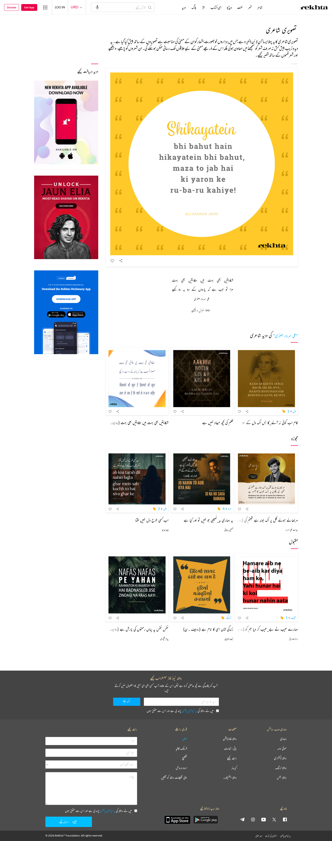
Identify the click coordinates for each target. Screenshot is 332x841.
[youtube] (263, 819)
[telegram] (242, 819)
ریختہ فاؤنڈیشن (230, 739)
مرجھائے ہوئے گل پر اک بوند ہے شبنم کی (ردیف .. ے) (261, 520)
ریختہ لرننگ (281, 768)
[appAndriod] (205, 820)
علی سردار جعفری (201, 299)
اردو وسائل (181, 768)
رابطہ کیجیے (232, 758)
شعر (250, 7)
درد (229, 508)
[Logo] (314, 8)
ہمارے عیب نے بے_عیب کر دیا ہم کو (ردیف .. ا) (263, 629)
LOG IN (60, 7)
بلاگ (194, 7)
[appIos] (177, 820)
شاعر (259, 7)
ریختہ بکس (282, 778)
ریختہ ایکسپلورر (230, 778)
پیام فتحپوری (164, 639)
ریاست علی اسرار (291, 530)
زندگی (228, 617)
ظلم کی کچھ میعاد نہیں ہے (217, 422)
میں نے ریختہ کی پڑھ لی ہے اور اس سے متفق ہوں (180, 711)
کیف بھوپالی (228, 639)
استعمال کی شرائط (271, 835)
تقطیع (184, 758)
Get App (29, 7)
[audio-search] (97, 7)
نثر (203, 7)
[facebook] (284, 819)
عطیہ (184, 739)
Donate (11, 7)
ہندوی (283, 739)
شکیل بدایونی (228, 530)
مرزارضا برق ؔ (293, 639)
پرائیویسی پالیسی (189, 711)
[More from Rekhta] (45, 7)
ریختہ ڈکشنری (280, 758)
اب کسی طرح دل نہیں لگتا (151, 520)
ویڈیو (229, 7)
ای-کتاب (215, 7)
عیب (293, 617)
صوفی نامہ (282, 748)
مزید (184, 7)
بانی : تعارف (230, 748)
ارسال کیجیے (64, 822)
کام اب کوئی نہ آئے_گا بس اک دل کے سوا (270, 422)
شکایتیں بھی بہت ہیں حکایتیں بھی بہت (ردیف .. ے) (134, 422)
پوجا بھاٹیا (165, 530)
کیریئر (234, 768)
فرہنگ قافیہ (181, 748)
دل (294, 411)
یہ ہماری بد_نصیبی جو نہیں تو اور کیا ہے (208, 520)
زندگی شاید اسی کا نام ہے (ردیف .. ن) (208, 629)
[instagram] (253, 819)
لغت (240, 7)
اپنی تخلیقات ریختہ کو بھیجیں (174, 778)
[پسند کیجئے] (112, 261)
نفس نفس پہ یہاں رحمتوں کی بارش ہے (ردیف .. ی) (134, 629)
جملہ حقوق (258, 835)
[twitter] (274, 819)
